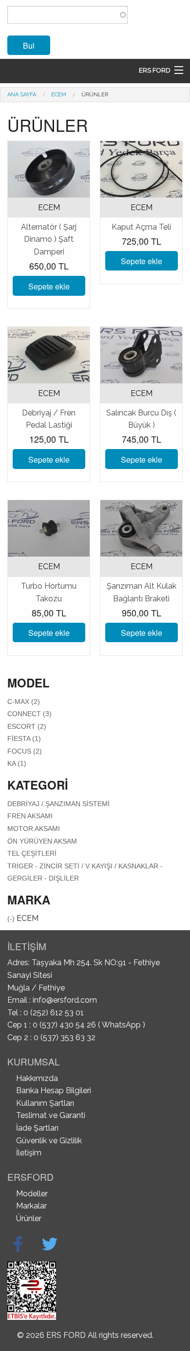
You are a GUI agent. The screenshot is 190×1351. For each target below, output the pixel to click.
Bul (29, 45)
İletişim (28, 1152)
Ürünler (94, 94)
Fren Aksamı (30, 816)
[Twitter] (49, 1244)
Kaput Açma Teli (141, 227)
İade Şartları (37, 1128)
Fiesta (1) (24, 738)
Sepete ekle (49, 286)
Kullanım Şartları (45, 1103)
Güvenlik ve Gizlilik (49, 1140)
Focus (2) (24, 751)
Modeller (32, 1193)
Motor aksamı (33, 828)
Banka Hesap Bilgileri (53, 1090)
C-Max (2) (23, 701)
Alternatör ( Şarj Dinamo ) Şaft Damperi (48, 239)
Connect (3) (29, 714)
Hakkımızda (37, 1078)
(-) (12, 918)
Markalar (31, 1205)
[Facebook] (18, 1244)
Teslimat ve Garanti (50, 1115)
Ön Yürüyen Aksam (42, 841)
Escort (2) (26, 726)
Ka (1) (16, 763)
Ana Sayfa (21, 94)
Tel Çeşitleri (32, 853)
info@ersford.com (65, 1000)
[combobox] (67, 15)
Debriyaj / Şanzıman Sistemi (58, 804)
